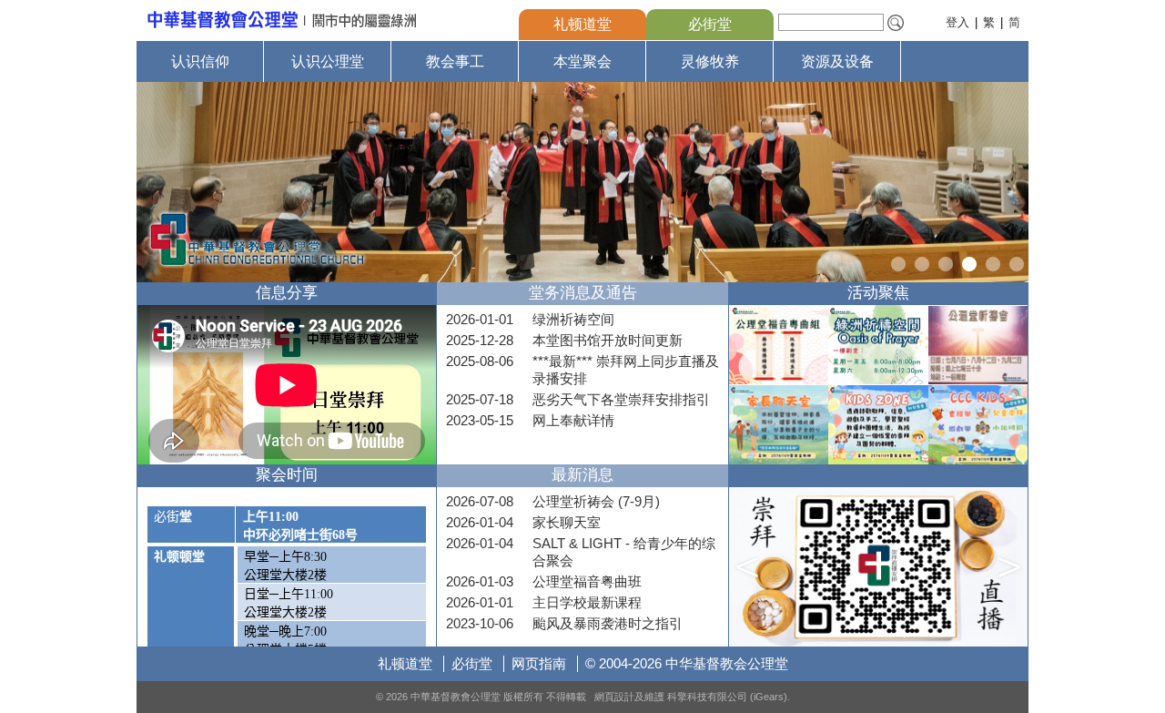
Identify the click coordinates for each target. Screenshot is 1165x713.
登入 (957, 22)
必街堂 (710, 24)
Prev (152, 182)
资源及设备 (837, 61)
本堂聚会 (582, 61)
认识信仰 (200, 61)
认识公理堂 (327, 61)
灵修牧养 (710, 61)
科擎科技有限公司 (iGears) (727, 696)
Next (1012, 182)
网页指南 (539, 663)
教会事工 (455, 61)
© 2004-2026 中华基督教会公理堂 (686, 663)
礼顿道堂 (582, 24)
